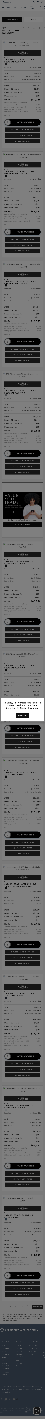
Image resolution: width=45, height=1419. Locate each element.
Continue (22, 715)
